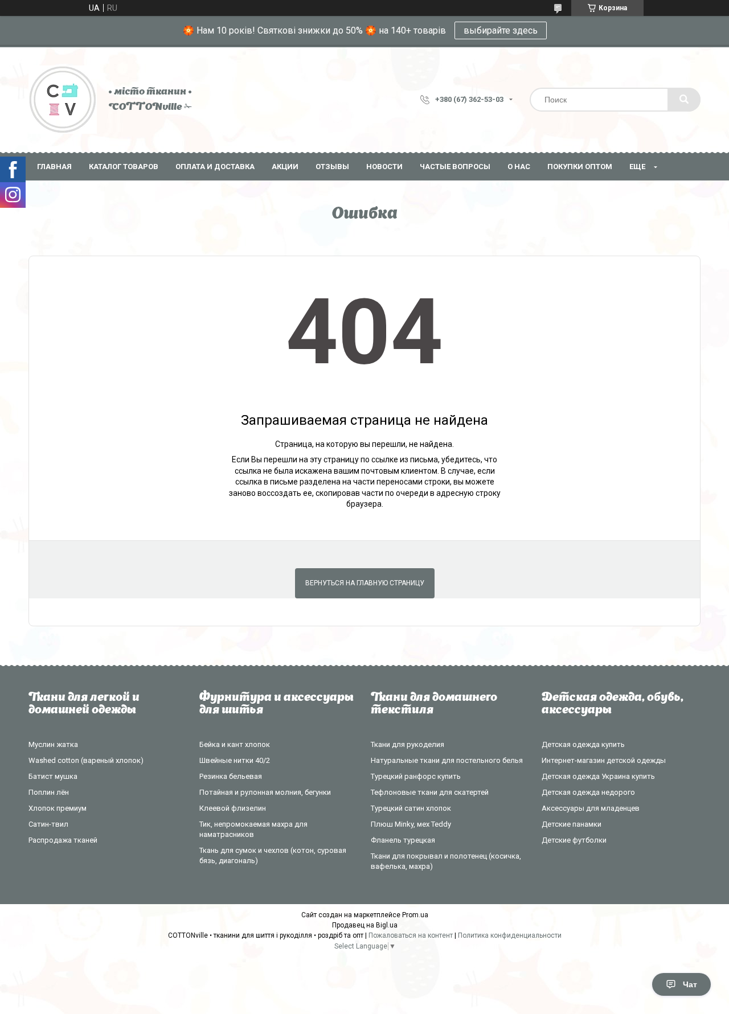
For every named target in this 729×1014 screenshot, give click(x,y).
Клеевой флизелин (232, 808)
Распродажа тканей (62, 840)
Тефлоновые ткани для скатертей (430, 792)
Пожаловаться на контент (410, 935)
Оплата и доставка (215, 166)
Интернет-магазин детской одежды (604, 760)
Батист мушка (52, 776)
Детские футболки (574, 840)
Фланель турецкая (403, 840)
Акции (285, 166)
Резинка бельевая (230, 776)
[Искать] (684, 100)
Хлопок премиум (57, 808)
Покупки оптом (579, 166)
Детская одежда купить (583, 744)
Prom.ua (415, 915)
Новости (384, 166)
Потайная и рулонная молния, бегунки (265, 792)
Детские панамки (571, 824)
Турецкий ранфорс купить (416, 776)
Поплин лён (48, 792)
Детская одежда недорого (588, 792)
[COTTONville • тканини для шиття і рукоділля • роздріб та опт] (62, 99)
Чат (690, 984)
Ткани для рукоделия (407, 744)
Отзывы (332, 166)
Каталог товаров (123, 166)
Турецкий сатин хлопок (411, 808)
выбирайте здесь (501, 30)
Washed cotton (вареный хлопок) (86, 760)
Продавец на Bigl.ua (365, 925)
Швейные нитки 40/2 (234, 760)
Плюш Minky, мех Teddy (411, 824)
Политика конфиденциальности (510, 935)
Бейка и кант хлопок (234, 744)
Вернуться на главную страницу (364, 583)
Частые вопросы (455, 166)
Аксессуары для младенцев (591, 808)
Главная (54, 166)
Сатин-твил (48, 824)
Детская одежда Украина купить (598, 776)
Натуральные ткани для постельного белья (447, 760)
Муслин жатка (53, 744)
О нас (518, 166)
